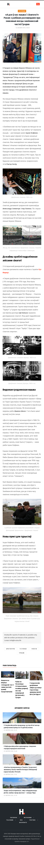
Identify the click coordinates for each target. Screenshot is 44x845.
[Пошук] (32, 4)
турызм (21, 653)
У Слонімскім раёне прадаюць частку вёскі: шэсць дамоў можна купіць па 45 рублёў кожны (21, 726)
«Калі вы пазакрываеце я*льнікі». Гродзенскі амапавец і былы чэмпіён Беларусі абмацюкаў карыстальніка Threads (20, 769)
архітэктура (10, 649)
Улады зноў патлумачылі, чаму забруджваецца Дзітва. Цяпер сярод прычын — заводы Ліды (20, 792)
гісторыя (23, 649)
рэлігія (34, 649)
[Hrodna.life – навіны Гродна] (8, 4)
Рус (38, 4)
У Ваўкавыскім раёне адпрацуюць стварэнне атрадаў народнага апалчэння (20, 747)
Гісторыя (22, 11)
